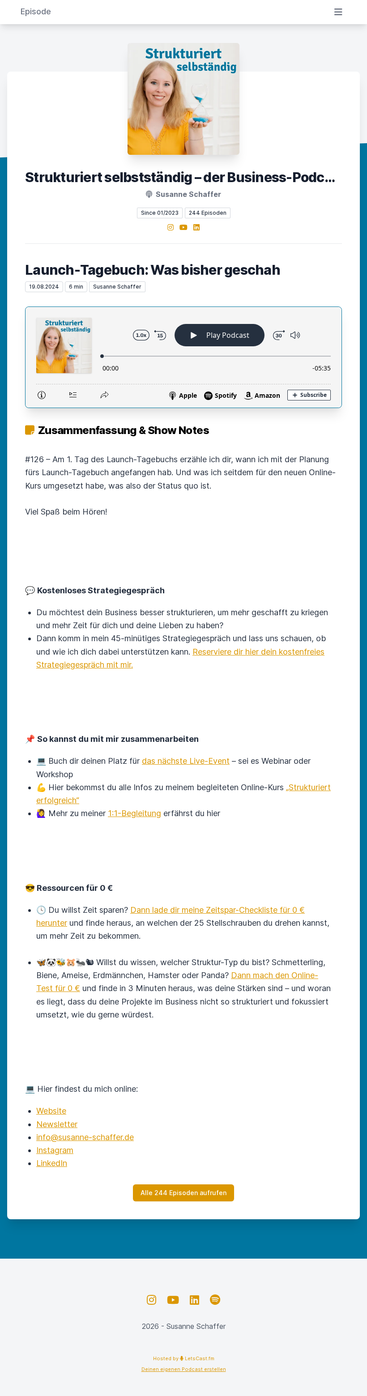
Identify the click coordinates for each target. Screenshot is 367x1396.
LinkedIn (51, 1163)
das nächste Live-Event (186, 761)
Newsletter (56, 1124)
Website (51, 1110)
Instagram (54, 1150)
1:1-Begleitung (134, 813)
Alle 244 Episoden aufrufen (183, 1192)
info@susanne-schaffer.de (85, 1137)
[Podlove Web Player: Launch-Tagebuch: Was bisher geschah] (183, 357)
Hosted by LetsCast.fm (183, 1358)
